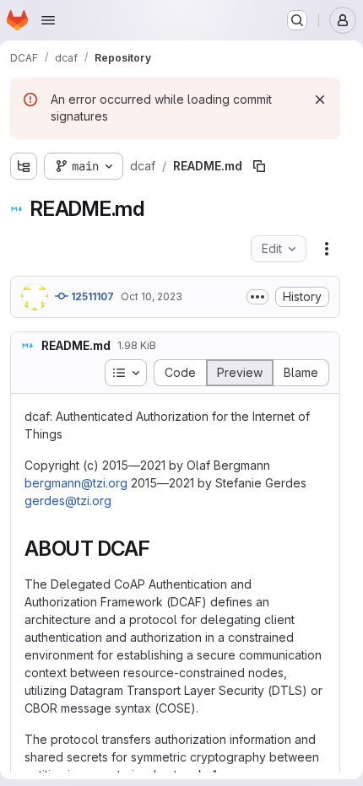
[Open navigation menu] (48, 20)
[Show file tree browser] (23, 166)
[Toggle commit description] (257, 296)
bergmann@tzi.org (75, 483)
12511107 (91, 296)
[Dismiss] (320, 99)
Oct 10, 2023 (151, 296)
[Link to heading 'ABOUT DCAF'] (161, 548)
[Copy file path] (259, 166)
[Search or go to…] (297, 20)
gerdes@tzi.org (67, 500)
